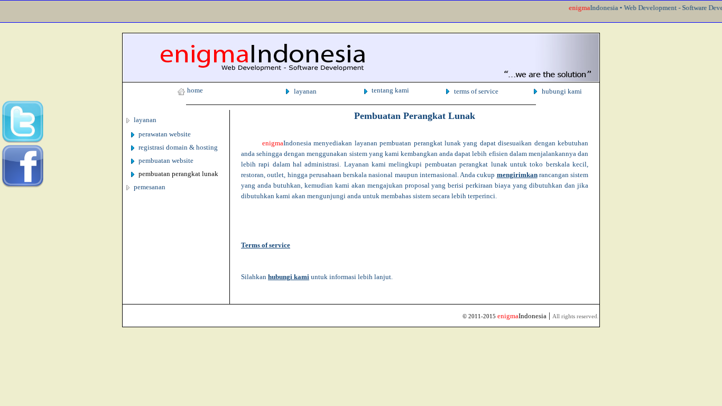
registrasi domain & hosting (178, 147)
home (195, 90)
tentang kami (390, 90)
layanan (305, 91)
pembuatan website (165, 160)
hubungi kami (562, 91)
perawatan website (164, 134)
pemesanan (149, 187)
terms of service (476, 91)
